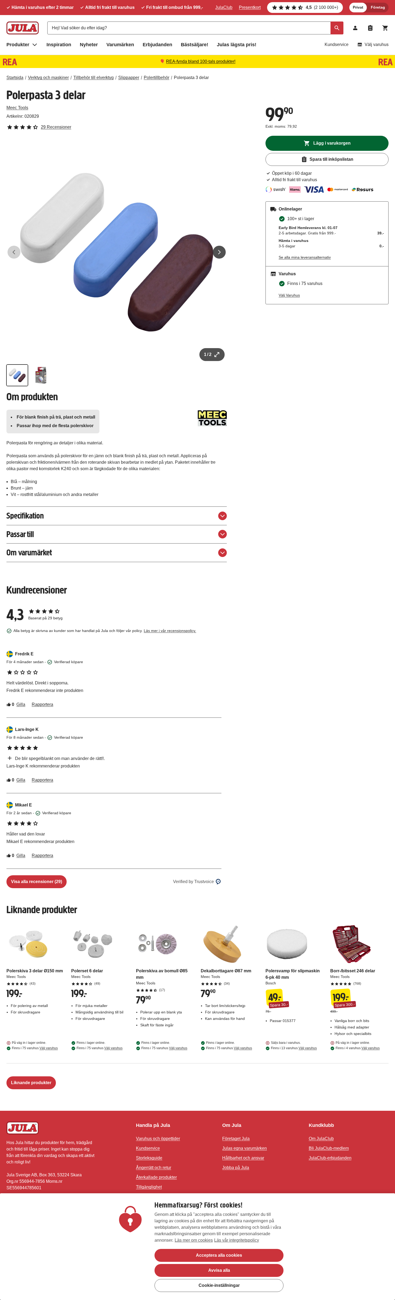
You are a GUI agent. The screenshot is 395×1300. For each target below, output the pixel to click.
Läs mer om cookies (194, 1240)
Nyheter (89, 44)
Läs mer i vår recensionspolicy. (170, 630)
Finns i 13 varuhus (294, 1048)
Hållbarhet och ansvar (243, 1158)
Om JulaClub (321, 1138)
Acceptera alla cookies (219, 1255)
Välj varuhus (377, 44)
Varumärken (120, 44)
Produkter (17, 44)
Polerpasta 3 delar (191, 77)
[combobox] (195, 28)
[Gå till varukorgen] (385, 28)
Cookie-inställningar (219, 1285)
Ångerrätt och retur (153, 1167)
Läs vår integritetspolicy (236, 1240)
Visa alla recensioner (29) (36, 881)
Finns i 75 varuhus (35, 1048)
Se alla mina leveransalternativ (305, 257)
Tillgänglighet (149, 1187)
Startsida (14, 77)
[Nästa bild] (219, 252)
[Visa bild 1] (17, 375)
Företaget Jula (236, 1138)
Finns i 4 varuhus (358, 1048)
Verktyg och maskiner (48, 77)
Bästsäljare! (194, 44)
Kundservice (337, 44)
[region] (197, 1246)
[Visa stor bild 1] (116, 252)
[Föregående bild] (14, 252)
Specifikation (25, 516)
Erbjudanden (157, 44)
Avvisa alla (219, 1270)
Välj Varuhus (289, 295)
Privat (358, 7)
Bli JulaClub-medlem (329, 1148)
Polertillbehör (156, 77)
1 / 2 (207, 354)
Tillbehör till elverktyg (93, 77)
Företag (378, 7)
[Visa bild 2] (41, 375)
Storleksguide (149, 1158)
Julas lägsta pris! (236, 44)
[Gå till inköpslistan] (370, 28)
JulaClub (223, 7)
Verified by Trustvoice (193, 881)
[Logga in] (355, 28)
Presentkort (250, 7)
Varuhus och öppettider (158, 1138)
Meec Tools (17, 107)
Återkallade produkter (156, 1177)
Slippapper (128, 77)
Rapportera (42, 704)
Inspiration (58, 44)
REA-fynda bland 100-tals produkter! (200, 61)
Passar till (20, 534)
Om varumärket (29, 553)
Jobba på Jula (235, 1167)
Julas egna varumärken (244, 1148)
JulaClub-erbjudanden (330, 1158)
